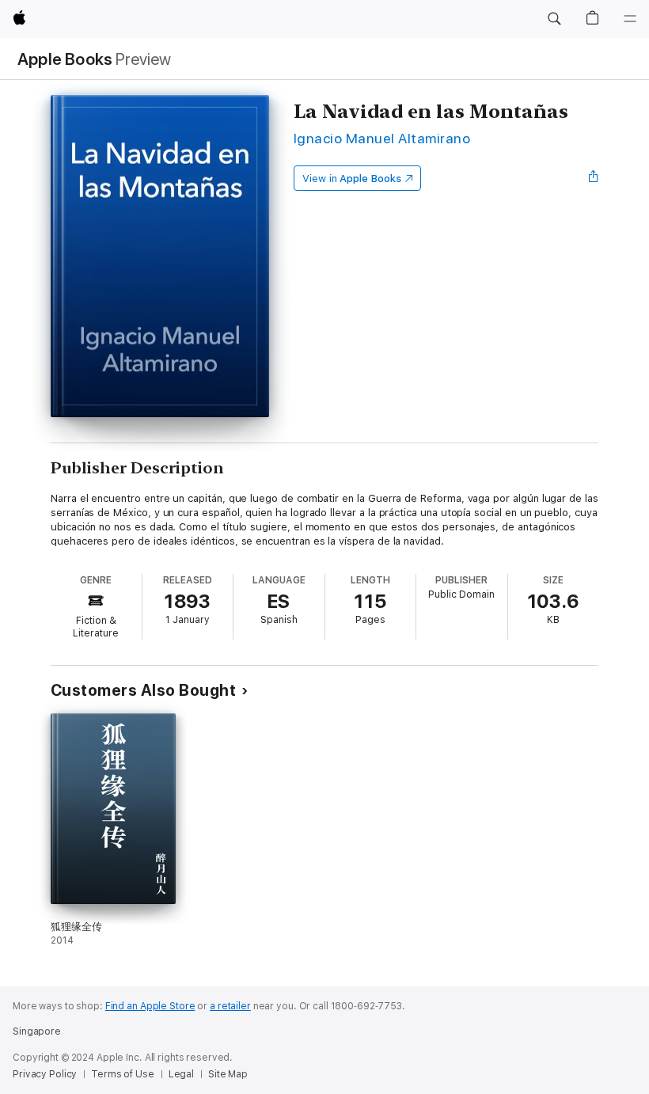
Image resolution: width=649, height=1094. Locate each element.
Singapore (37, 1031)
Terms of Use (122, 1074)
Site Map (228, 1074)
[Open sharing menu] (593, 178)
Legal (181, 1074)
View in (351, 178)
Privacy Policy (45, 1074)
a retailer (230, 1006)
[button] (554, 19)
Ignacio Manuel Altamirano (382, 138)
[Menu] (630, 19)
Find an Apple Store (150, 1006)
